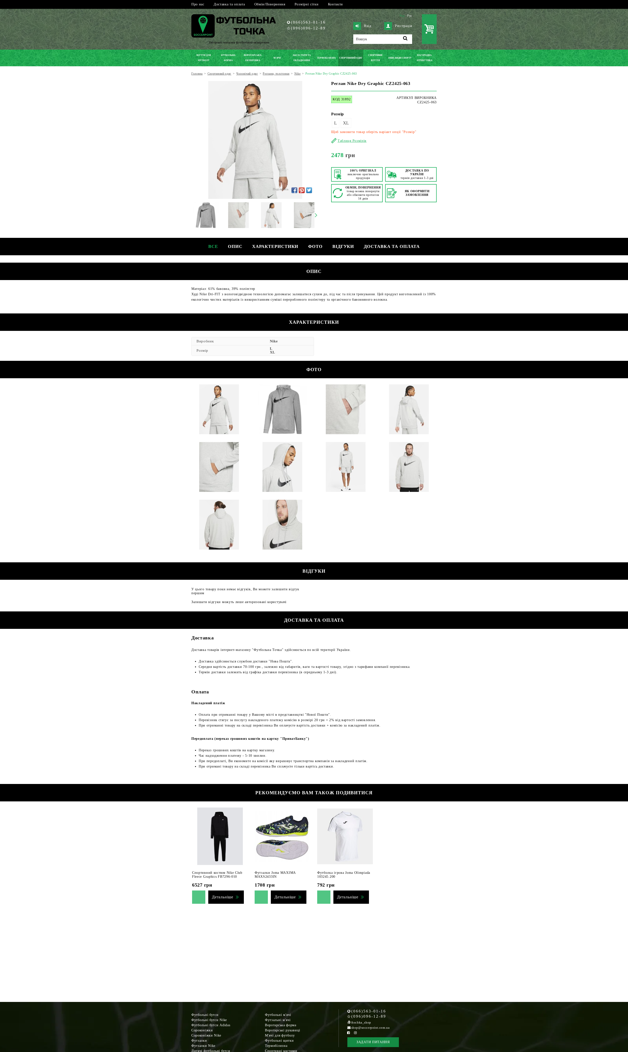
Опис (235, 246)
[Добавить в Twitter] (309, 190)
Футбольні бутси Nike (209, 1020)
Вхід (367, 26)
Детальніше (222, 897)
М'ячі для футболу (280, 1035)
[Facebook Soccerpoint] (348, 1033)
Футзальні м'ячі (278, 1020)
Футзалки (199, 1040)
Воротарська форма (280, 1025)
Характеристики (275, 246)
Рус (409, 15)
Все (213, 246)
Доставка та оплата (229, 4)
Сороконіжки (202, 1030)
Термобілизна (276, 1046)
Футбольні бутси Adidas (210, 1025)
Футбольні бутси (205, 1015)
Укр (402, 15)
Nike (274, 341)
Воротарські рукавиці (282, 1030)
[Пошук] (405, 39)
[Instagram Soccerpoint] (355, 1033)
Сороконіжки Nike (206, 1035)
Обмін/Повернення (269, 4)
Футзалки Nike (203, 1046)
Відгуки (343, 246)
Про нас (197, 4)
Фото (315, 246)
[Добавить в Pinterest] (302, 190)
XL (346, 123)
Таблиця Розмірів (352, 141)
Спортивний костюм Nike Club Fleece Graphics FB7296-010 (217, 874)
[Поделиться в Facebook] (294, 190)
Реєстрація (403, 26)
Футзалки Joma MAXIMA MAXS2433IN (275, 874)
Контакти (335, 4)
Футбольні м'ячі (278, 1015)
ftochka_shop (361, 1022)
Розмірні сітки (307, 4)
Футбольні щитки (279, 1040)
